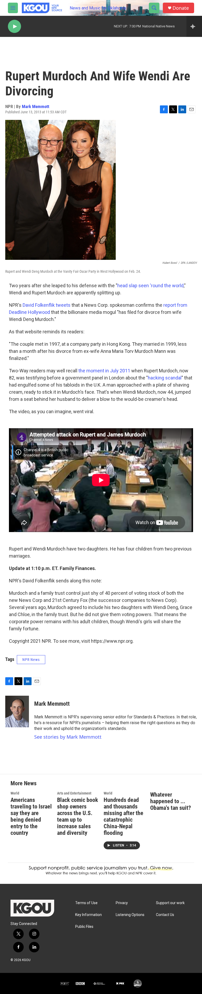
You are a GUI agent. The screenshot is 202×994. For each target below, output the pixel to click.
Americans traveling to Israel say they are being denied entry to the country (31, 816)
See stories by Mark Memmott (68, 737)
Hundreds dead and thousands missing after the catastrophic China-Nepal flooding (123, 816)
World (15, 793)
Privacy (122, 903)
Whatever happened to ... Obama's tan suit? (170, 801)
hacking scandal (164, 378)
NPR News (31, 659)
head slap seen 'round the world (150, 285)
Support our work (170, 903)
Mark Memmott (35, 106)
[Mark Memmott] (17, 711)
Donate (181, 8)
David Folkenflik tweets (46, 305)
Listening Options (130, 915)
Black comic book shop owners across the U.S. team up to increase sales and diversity (77, 816)
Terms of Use (86, 903)
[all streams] (194, 26)
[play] (14, 26)
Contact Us (165, 915)
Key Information (88, 915)
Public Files (84, 927)
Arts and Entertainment (74, 793)
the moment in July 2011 (104, 370)
